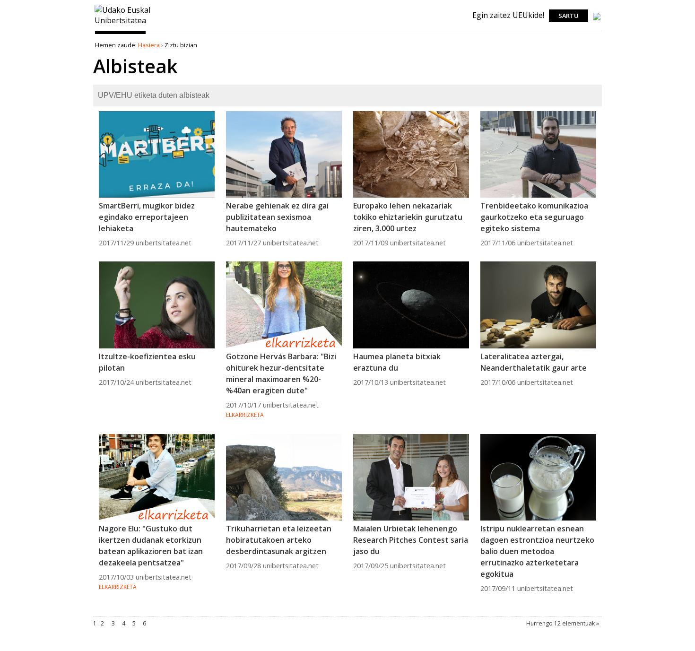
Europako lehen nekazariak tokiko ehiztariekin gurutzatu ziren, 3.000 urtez (407, 217)
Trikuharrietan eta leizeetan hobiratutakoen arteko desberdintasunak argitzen (278, 539)
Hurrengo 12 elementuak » (562, 623)
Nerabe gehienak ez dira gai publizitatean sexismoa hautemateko (277, 217)
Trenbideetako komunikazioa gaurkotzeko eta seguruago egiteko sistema (534, 217)
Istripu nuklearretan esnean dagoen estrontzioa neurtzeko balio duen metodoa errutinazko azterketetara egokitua (537, 551)
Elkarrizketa (245, 415)
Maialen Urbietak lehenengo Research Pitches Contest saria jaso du (410, 539)
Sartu (568, 15)
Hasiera (149, 45)
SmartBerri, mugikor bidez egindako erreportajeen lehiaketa (147, 217)
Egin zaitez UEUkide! (508, 15)
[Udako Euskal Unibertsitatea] (123, 25)
